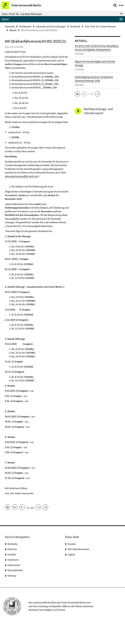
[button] (77, 94)
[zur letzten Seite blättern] (45, 507)
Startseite (10, 26)
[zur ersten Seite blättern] (15, 507)
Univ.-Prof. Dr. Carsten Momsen (100, 26)
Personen (12, 549)
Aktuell (12, 30)
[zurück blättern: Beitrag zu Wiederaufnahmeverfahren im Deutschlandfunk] (22, 507)
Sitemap (11, 575)
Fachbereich (25, 26)
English (71, 554)
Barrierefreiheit (15, 570)
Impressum (13, 559)
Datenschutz (13, 565)
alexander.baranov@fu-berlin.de (21, 176)
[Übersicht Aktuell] (7, 507)
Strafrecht (75, 26)
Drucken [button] (72, 543)
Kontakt (11, 554)
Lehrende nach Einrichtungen (51, 26)
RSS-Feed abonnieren (78, 549)
